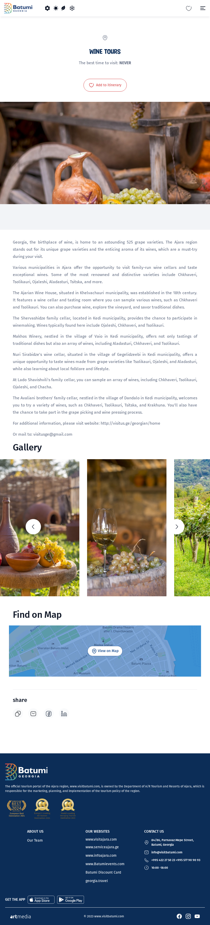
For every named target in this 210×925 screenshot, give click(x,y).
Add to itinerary (108, 85)
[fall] (64, 8)
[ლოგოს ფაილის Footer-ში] (26, 772)
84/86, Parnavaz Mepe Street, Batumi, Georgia (172, 842)
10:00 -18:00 (159, 867)
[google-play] (70, 899)
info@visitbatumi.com (166, 852)
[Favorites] (189, 8)
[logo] (18, 8)
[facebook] (49, 713)
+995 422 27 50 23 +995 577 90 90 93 (175, 860)
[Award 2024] (42, 808)
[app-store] (41, 899)
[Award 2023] (67, 808)
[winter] (72, 8)
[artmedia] (20, 916)
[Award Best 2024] (16, 808)
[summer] (55, 8)
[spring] (47, 8)
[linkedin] (64, 713)
